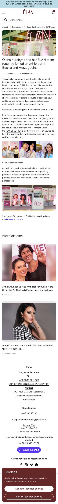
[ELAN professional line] (28, 12)
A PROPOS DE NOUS (29, 380)
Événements (17, 27)
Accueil (5, 27)
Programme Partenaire (29, 372)
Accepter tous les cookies (29, 488)
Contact (29, 388)
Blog (29, 376)
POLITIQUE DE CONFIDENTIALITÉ (29, 392)
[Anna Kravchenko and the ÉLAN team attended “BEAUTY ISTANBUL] (29, 321)
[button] (53, 12)
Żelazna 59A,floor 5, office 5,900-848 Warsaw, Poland (29, 428)
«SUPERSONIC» (13, 131)
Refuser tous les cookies (29, 496)
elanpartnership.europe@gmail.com (29, 419)
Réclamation (29, 399)
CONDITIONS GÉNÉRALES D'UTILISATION (29, 384)
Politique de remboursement (29, 395)
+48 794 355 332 (29, 413)
